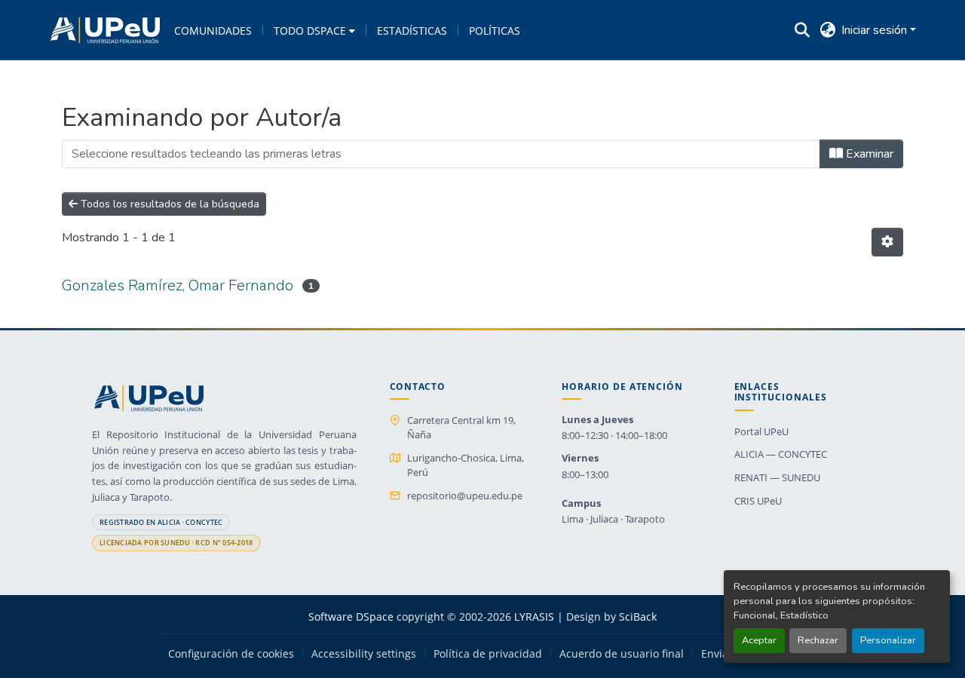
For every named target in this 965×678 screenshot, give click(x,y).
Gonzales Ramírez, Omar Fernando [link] (177, 285)
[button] (105, 30)
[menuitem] (314, 30)
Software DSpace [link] (351, 616)
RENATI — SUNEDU (777, 477)
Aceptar (759, 640)
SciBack (638, 616)
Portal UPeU (761, 431)
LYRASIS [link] (534, 616)
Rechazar (818, 640)
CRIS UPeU (758, 501)
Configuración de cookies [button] (231, 654)
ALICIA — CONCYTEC (780, 454)
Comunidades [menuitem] (213, 30)
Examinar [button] (868, 154)
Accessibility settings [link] (363, 654)
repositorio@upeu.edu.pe (464, 495)
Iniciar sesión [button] (875, 30)
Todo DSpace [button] (310, 30)
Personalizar (888, 640)
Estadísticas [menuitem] (412, 30)
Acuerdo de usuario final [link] (621, 654)
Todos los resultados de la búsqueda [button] (168, 204)
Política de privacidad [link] (487, 654)
